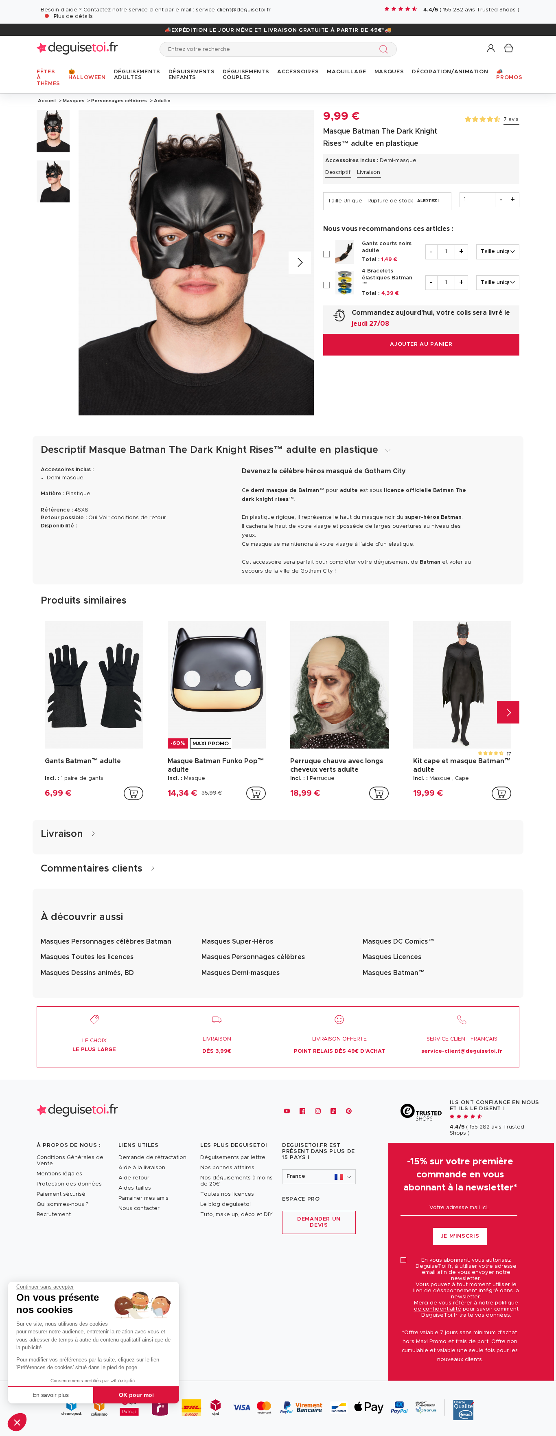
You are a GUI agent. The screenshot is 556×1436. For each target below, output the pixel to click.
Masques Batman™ (394, 973)
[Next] (300, 263)
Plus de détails (73, 16)
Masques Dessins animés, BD (87, 973)
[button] (17, 1422)
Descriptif (337, 172)
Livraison (368, 172)
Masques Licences (392, 957)
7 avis (511, 119)
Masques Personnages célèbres (253, 957)
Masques (73, 100)
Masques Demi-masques (240, 973)
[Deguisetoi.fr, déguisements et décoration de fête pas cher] (77, 49)
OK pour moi (136, 1395)
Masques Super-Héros (237, 941)
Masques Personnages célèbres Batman (106, 941)
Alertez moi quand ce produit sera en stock (428, 201)
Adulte (162, 100)
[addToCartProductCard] (133, 793)
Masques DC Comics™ (398, 941)
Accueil (47, 100)
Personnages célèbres (119, 100)
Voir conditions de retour (132, 517)
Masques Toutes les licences (87, 957)
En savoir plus (51, 1395)
